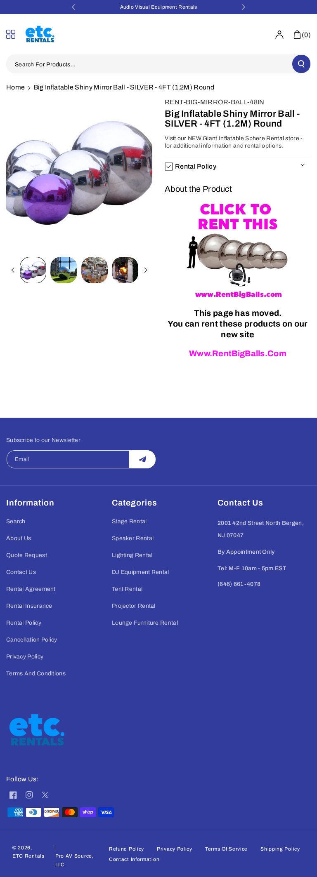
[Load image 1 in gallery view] (33, 270)
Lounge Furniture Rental (145, 623)
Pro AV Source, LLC (74, 860)
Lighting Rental (132, 555)
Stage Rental (129, 521)
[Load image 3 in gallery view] (94, 270)
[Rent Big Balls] (237, 251)
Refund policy (126, 849)
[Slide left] (12, 270)
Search (16, 521)
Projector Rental (134, 606)
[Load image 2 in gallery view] (63, 270)
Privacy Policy (24, 657)
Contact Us (21, 572)
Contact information (134, 859)
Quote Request (26, 555)
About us (18, 538)
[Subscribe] (142, 459)
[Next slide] (244, 7)
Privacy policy (174, 849)
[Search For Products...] (301, 64)
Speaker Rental (133, 538)
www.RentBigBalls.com (237, 353)
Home (15, 87)
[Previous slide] (73, 7)
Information (30, 502)
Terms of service (226, 849)
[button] (13, 34)
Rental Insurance (29, 606)
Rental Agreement (31, 589)
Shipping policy (280, 849)
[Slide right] (145, 270)
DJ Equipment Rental (140, 572)
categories (134, 502)
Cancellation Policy (31, 640)
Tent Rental (127, 589)
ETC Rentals (28, 856)
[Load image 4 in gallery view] (125, 270)
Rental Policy (23, 623)
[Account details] (279, 35)
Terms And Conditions (36, 673)
